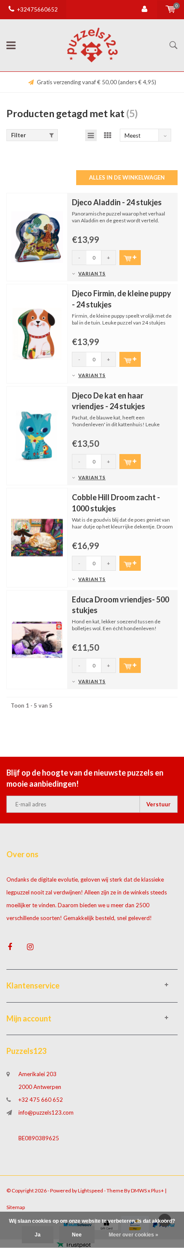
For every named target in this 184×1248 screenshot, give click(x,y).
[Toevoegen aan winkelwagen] (130, 257)
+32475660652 (37, 9)
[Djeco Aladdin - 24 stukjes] (37, 236)
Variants (92, 273)
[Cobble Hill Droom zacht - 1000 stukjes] (37, 537)
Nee (77, 1235)
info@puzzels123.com (46, 1112)
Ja (38, 1235)
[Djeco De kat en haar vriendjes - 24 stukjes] (37, 434)
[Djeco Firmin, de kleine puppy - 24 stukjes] (37, 333)
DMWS (139, 1190)
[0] (170, 9)
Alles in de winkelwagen (127, 177)
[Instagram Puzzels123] (30, 946)
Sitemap (15, 1207)
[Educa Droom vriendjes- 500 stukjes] (37, 638)
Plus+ (157, 1190)
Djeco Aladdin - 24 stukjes (117, 202)
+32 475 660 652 (40, 1099)
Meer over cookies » (133, 1235)
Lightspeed (90, 1190)
